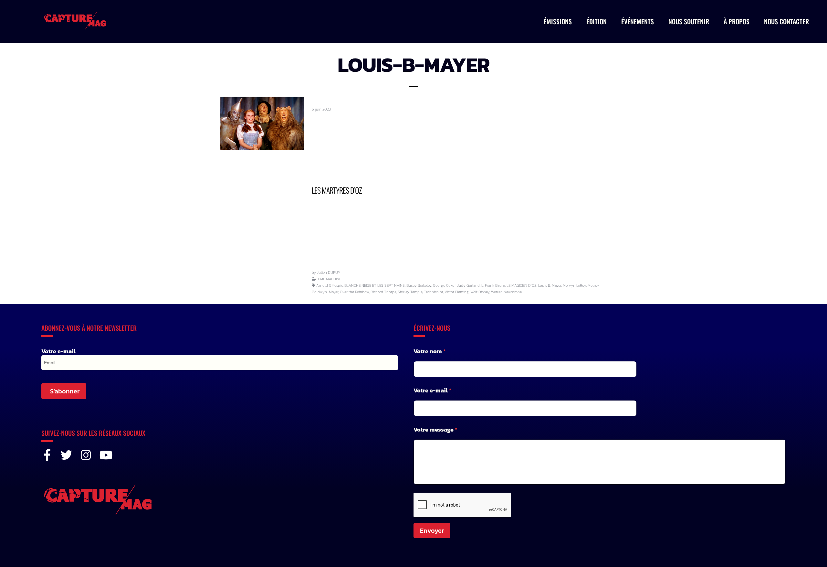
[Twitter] (66, 455)
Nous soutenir (688, 21)
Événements (637, 21)
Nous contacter (786, 21)
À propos (736, 21)
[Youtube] (105, 455)
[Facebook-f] (47, 455)
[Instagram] (86, 455)
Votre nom (430, 351)
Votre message (435, 429)
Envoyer (432, 530)
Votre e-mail (58, 351)
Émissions (558, 21)
